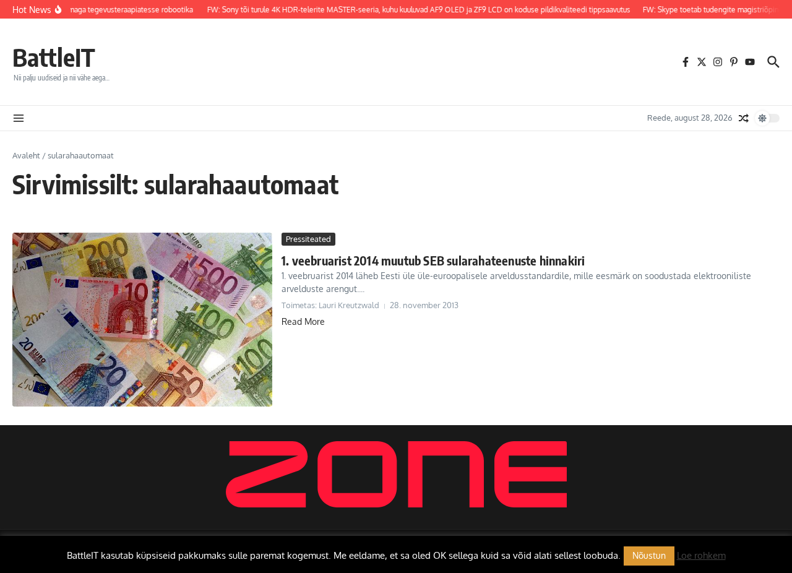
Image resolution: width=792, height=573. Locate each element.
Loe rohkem (701, 555)
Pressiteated (308, 239)
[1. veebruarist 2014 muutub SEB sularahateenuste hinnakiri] (142, 320)
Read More (303, 321)
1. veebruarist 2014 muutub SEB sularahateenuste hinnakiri (433, 260)
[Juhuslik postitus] (744, 118)
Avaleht (26, 155)
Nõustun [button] (649, 555)
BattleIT (53, 56)
